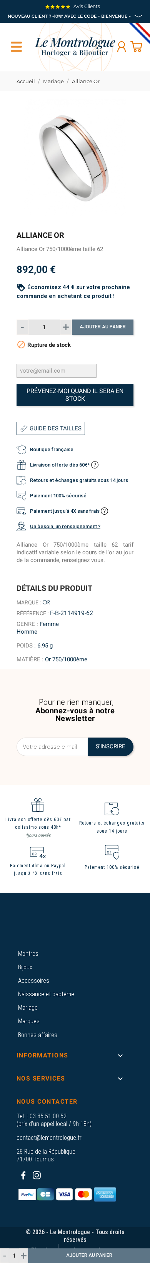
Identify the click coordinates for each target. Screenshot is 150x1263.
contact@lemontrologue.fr (49, 1137)
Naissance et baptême (46, 994)
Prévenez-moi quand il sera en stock (75, 394)
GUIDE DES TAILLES (56, 428)
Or (46, 602)
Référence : (32, 613)
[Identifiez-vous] (121, 46)
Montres (28, 953)
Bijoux (25, 967)
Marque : (29, 602)
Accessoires (33, 980)
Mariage (28, 1007)
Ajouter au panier (103, 327)
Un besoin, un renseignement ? (65, 526)
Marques (29, 1021)
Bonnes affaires (37, 1035)
